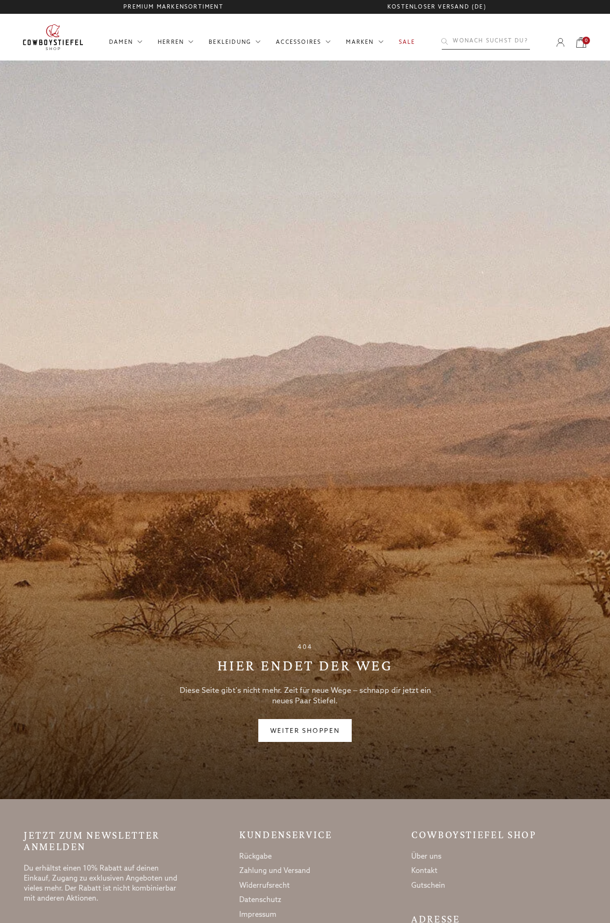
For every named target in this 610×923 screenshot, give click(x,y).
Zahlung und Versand (274, 871)
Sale (407, 42)
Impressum (257, 915)
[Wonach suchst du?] (444, 41)
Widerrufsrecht (264, 886)
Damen (121, 42)
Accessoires (298, 42)
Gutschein (428, 886)
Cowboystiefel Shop (474, 835)
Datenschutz (260, 900)
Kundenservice (285, 835)
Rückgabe (255, 856)
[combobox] (485, 41)
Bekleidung (230, 42)
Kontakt (424, 871)
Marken (360, 42)
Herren (171, 42)
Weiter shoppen (305, 731)
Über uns (426, 856)
